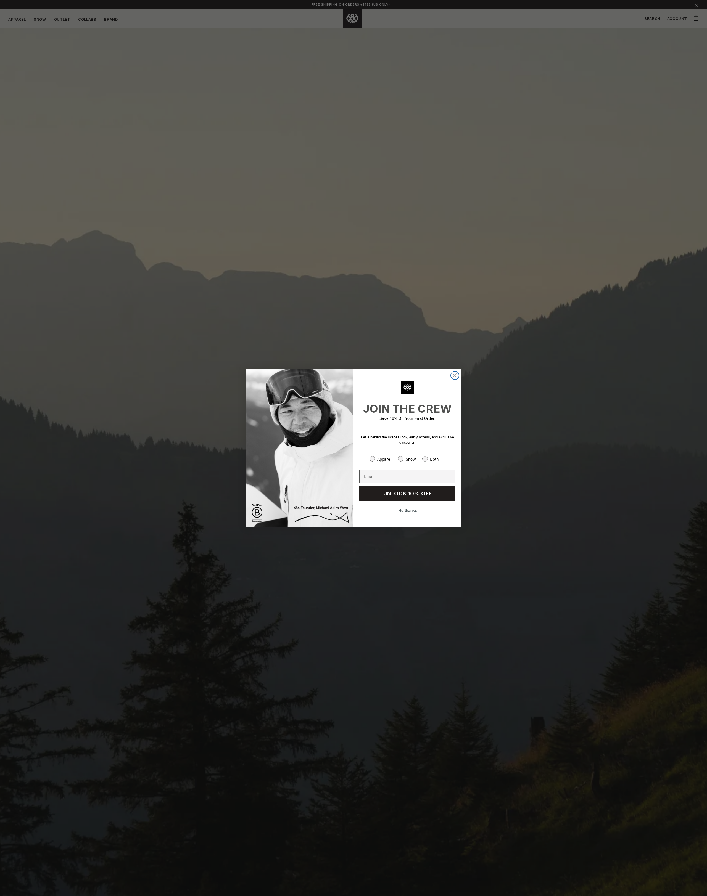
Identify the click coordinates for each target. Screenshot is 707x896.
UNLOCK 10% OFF (407, 493)
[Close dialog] (455, 375)
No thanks (407, 510)
